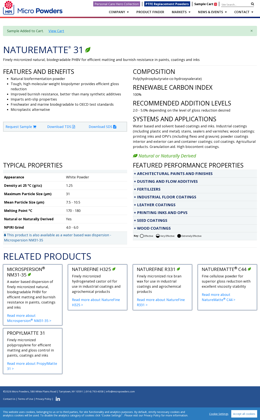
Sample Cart (205, 4)
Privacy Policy (43, 399)
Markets (179, 12)
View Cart (56, 31)
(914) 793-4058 (94, 391)
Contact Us (9, 399)
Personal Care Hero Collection (117, 4)
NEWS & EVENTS (210, 12)
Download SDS (101, 126)
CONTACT (242, 12)
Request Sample (19, 126)
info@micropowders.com (120, 391)
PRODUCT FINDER (150, 12)
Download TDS (59, 126)
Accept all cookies (244, 414)
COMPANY (117, 12)
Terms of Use (25, 399)
